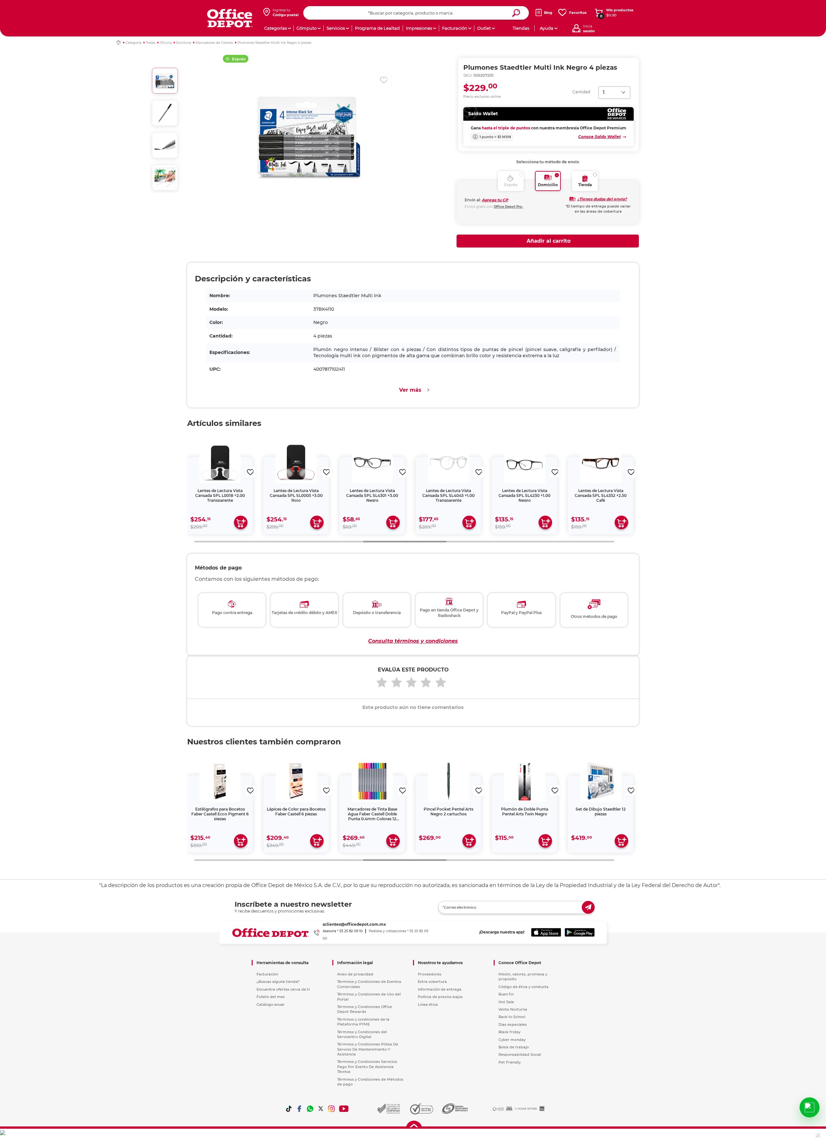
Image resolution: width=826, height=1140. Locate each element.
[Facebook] (299, 1108)
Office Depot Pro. (508, 207)
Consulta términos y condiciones (413, 641)
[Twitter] (321, 1108)
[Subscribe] (588, 907)
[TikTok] (289, 1108)
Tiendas (521, 28)
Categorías (275, 28)
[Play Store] (580, 932)
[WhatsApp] (310, 1108)
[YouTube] (344, 1108)
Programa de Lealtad (377, 28)
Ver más (410, 390)
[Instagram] (331, 1108)
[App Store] (546, 932)
